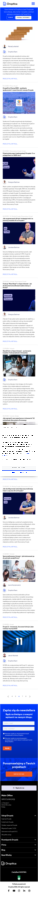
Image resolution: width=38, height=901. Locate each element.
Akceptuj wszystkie (19, 472)
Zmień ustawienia (19, 468)
